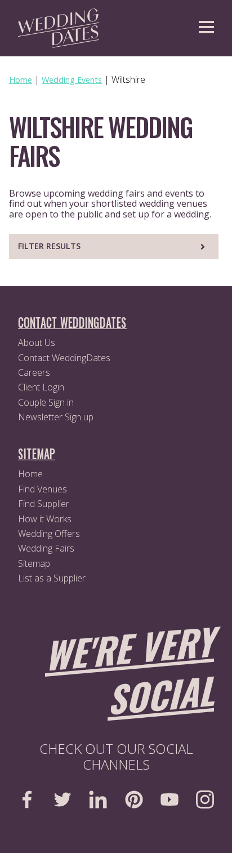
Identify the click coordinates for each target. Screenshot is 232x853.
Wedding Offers (49, 533)
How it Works (45, 519)
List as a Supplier (52, 578)
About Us (36, 342)
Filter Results (49, 246)
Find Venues (42, 489)
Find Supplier (43, 503)
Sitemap (34, 563)
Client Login (41, 387)
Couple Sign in (46, 402)
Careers (34, 372)
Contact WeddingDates (64, 358)
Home (30, 474)
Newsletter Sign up (55, 417)
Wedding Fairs (46, 548)
